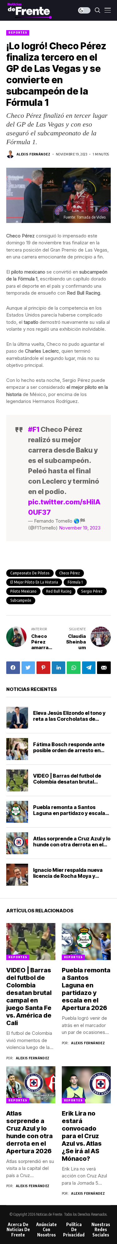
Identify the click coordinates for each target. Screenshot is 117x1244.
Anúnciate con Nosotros (46, 1230)
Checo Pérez (69, 573)
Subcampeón (20, 600)
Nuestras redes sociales (100, 1230)
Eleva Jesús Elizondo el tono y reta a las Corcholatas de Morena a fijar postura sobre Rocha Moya (69, 722)
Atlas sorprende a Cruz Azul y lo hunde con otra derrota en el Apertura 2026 (71, 844)
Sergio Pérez (92, 591)
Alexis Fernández (33, 154)
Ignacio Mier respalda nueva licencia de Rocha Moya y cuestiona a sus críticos (68, 876)
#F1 (33, 429)
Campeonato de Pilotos (30, 573)
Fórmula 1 (75, 582)
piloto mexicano (23, 591)
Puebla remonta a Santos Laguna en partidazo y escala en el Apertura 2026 (69, 813)
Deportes (17, 32)
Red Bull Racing (58, 591)
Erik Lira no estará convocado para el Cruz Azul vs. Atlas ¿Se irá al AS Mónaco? (82, 1136)
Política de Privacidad (74, 1230)
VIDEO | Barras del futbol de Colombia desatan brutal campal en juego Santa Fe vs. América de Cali (69, 785)
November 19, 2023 (79, 528)
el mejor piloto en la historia (34, 582)
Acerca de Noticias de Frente (18, 1230)
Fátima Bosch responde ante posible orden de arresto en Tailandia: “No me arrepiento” (70, 750)
